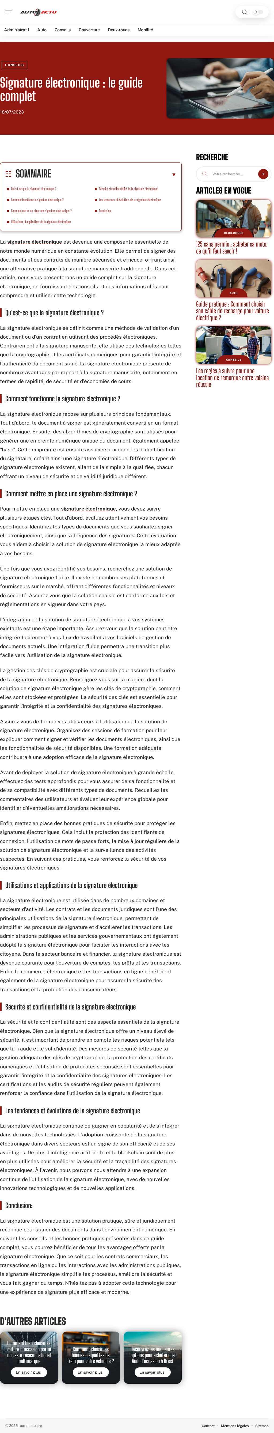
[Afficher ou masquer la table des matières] (114, 174)
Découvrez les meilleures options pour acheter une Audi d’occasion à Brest (153, 1355)
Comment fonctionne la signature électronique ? (37, 200)
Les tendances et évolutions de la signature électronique (130, 200)
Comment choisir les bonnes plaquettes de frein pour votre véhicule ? (90, 1355)
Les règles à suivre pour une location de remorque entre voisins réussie (232, 377)
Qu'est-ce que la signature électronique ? (33, 189)
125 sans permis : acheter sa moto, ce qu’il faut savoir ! (232, 247)
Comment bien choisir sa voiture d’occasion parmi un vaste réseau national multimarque (29, 1352)
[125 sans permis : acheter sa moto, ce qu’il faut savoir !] (233, 218)
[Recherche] (244, 12)
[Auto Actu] (38, 12)
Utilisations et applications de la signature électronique (41, 222)
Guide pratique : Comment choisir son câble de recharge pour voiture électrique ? (232, 311)
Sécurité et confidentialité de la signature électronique (128, 189)
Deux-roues (233, 233)
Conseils (14, 65)
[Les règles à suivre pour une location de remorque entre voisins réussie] (233, 345)
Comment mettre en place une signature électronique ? (41, 211)
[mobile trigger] (9, 12)
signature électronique (34, 242)
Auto (234, 292)
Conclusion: (105, 211)
